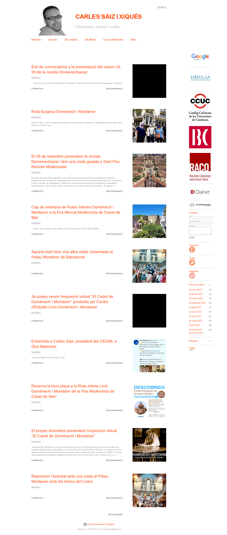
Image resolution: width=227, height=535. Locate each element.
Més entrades (115, 514)
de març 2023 (195, 289)
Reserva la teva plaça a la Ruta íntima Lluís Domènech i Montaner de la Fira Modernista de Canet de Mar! (72, 391)
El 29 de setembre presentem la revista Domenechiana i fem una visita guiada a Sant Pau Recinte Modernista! (75, 161)
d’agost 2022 (195, 307)
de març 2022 (195, 330)
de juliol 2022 (195, 312)
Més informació (114, 89)
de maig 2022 (195, 321)
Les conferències (113, 39)
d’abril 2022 (194, 325)
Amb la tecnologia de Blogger (100, 524)
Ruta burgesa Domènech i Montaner (63, 111)
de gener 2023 (196, 294)
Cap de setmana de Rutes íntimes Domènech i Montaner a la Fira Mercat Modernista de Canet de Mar (75, 212)
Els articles (71, 39)
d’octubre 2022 (196, 298)
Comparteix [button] (37, 89)
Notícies (36, 39)
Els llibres (90, 39)
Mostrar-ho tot (155, 55)
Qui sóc (52, 39)
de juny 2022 (195, 316)
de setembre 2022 (197, 303)
